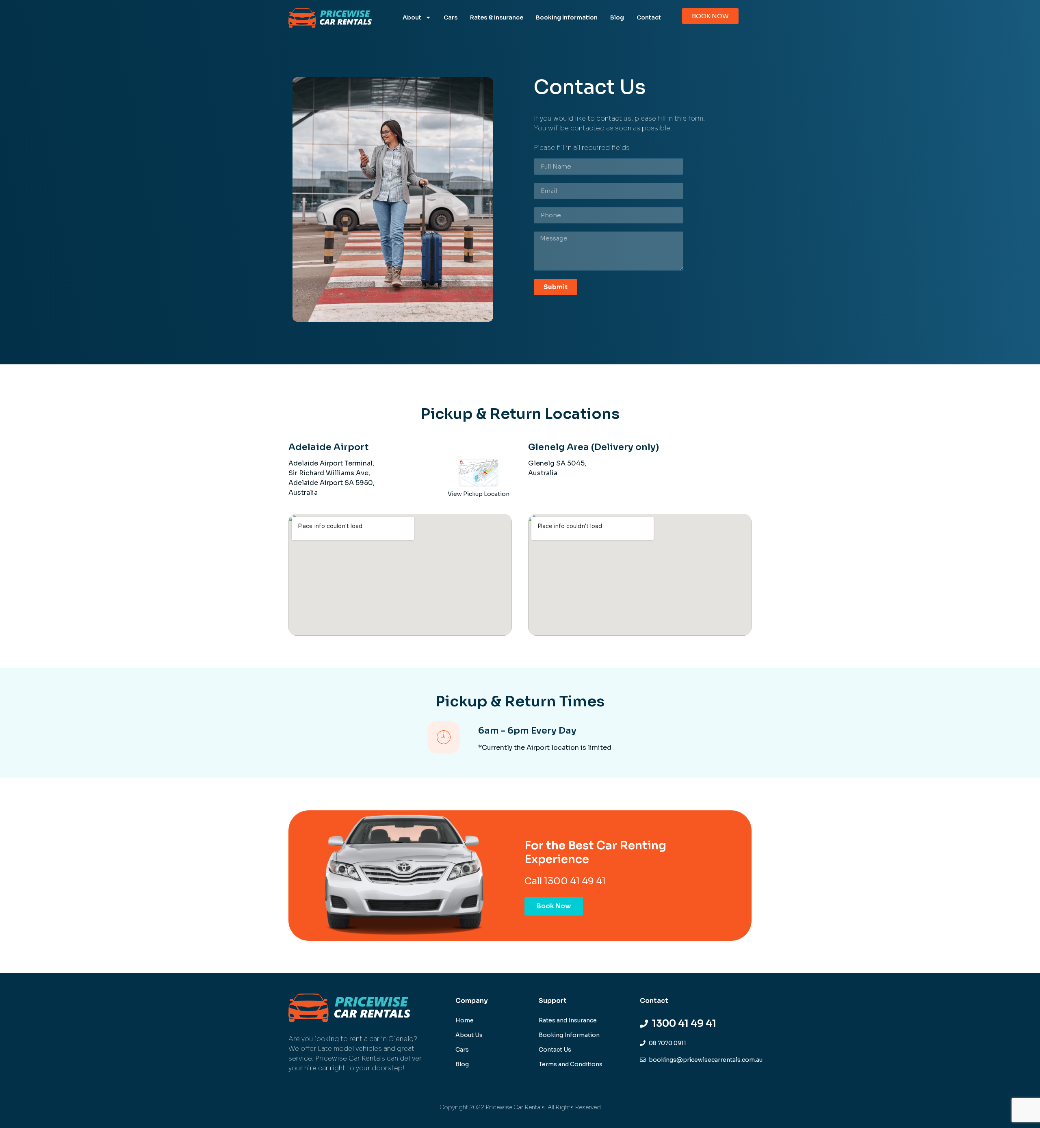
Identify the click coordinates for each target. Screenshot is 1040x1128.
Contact (649, 17)
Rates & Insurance (496, 17)
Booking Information (567, 17)
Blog (617, 17)
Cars (450, 17)
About (412, 17)
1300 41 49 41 (575, 881)
